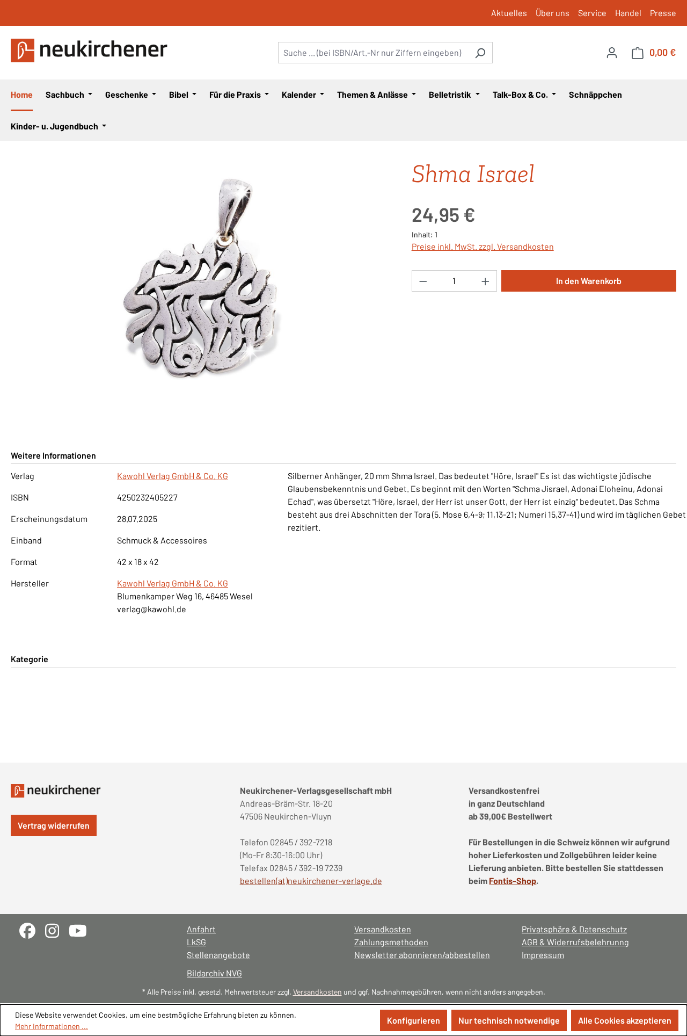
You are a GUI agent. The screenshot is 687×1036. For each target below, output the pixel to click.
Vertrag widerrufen (54, 825)
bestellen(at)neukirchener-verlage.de (311, 880)
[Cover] (200, 278)
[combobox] (373, 52)
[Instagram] (57, 929)
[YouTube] (82, 929)
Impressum (543, 955)
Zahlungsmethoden (391, 942)
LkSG (196, 942)
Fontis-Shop (512, 880)
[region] (200, 278)
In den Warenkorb (589, 281)
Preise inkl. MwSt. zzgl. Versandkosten (483, 246)
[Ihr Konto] (612, 52)
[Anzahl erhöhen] (485, 281)
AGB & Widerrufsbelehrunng (575, 942)
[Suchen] (480, 52)
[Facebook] (32, 929)
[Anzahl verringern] (423, 281)
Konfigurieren (413, 1020)
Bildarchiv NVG (214, 973)
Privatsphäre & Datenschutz (574, 929)
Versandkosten (382, 929)
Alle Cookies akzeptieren (624, 1020)
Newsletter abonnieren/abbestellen (422, 955)
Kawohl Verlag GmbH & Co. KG (172, 475)
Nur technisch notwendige (509, 1020)
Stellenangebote (218, 955)
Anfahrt (201, 929)
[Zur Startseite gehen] (91, 50)
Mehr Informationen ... (51, 1026)
